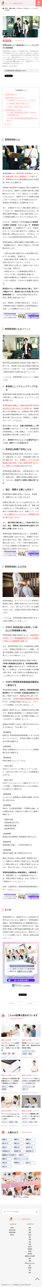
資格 (16, 1122)
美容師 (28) (17, 1151)
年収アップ (25, 1089)
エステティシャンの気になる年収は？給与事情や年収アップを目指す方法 (31, 1081)
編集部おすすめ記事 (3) (9, 1155)
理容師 (29, 1267)
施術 (9, 1053)
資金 (30, 1241)
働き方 (31, 1122)
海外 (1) (4, 1166)
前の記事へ (30, 1003)
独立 (30, 1270)
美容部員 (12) (6, 1151)
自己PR (30, 1246)
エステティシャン (26, 1086)
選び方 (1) (5, 1143)
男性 (30, 1265)
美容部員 (4, 1089)
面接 (30, 1227)
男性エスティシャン (30, 1263)
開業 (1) (28, 1139)
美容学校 (30, 1253)
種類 (13, 1053)
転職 (30, 1239)
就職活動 (11, 1086)
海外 (30, 1272)
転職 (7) (28, 1143)
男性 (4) (4, 1162)
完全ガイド (4, 1086)
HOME (6, 8)
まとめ (7, 124)
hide (24, 90)
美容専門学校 (12, 1232)
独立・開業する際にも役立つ (18, 107)
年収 (34, 1086)
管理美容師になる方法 (13, 110)
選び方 (29, 1234)
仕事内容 (4, 1053)
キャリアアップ (26, 1051)
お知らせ (12, 1234)
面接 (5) (4, 1139)
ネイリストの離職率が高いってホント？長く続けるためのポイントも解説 (31, 1116)
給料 (30, 1258)
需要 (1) (16, 1139)
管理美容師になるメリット (14, 98)
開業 (30, 1232)
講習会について (14, 890)
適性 (30, 1237)
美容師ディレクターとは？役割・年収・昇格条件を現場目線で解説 (31, 1045)
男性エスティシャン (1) (21, 1159)
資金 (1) (4, 1147)
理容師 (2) (17, 1162)
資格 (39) (16, 1147)
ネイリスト (4, 1122)
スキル (33, 1051)
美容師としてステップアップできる (21, 100)
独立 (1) (28, 1162)
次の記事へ (12, 1003)
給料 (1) (21, 1155)
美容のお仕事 (12, 8)
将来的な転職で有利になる (18, 103)
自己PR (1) (29, 1147)
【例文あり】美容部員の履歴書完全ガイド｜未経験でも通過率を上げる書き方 (10, 1081)
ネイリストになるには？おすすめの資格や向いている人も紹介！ (10, 1116)
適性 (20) (16, 1143)
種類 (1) (4, 1159)
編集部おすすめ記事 (30, 1255)
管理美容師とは (10, 94)
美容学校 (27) (30, 1151)
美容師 (30, 1053)
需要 (30, 1229)
